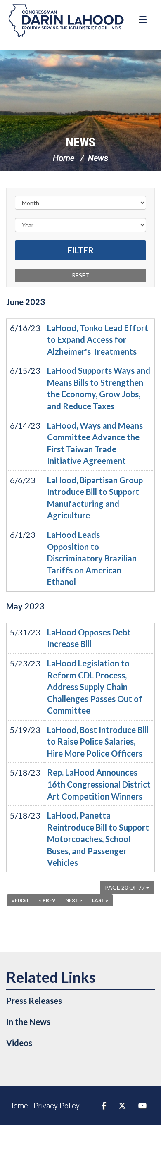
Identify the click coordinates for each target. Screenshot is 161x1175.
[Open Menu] (144, 19)
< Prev (47, 900)
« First (20, 900)
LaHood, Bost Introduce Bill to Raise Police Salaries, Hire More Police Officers (98, 741)
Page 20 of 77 (125, 887)
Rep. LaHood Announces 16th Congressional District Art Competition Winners (99, 784)
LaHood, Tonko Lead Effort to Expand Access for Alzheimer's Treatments (97, 339)
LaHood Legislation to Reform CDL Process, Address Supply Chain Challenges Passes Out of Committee (94, 686)
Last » (100, 900)
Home (63, 158)
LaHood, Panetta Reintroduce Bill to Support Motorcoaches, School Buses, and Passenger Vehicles (98, 838)
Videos (19, 1043)
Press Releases (34, 1000)
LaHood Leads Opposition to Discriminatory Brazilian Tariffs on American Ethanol (92, 558)
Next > (74, 900)
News (80, 142)
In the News (28, 1022)
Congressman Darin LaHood (66, 20)
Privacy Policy (56, 1105)
